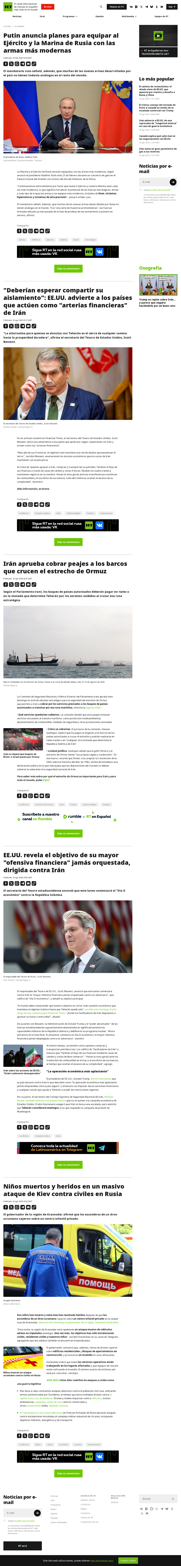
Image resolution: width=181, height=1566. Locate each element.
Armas (22, 239)
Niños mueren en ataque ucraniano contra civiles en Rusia (21, 1374)
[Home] (7, 6)
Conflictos (24, 513)
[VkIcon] (131, 7)
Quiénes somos (88, 1499)
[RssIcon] (142, 1513)
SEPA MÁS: (52, 1380)
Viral (42, 16)
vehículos (96, 1398)
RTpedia (54, 1517)
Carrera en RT (87, 1517)
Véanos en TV (117, 6)
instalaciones (33, 1405)
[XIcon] (141, 7)
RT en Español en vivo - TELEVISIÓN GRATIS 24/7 (155, 52)
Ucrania (77, 1444)
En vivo (47, 6)
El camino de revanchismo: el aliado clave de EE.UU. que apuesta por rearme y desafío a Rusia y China (157, 91)
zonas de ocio (54, 1402)
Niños (38, 1444)
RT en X (22, 1546)
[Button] (101, 6)
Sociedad (63, 1444)
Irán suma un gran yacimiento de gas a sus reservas (158, 150)
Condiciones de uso (90, 1521)
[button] (158, 36)
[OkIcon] (156, 7)
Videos (53, 1509)
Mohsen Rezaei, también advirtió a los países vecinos (65, 1098)
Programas (69, 16)
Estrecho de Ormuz (44, 804)
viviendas (40, 1402)
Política (90, 513)
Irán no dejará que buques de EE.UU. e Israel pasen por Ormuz (21, 755)
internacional (106, 513)
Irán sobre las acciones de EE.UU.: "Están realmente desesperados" (22, 1072)
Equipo (84, 1508)
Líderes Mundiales (58, 1522)
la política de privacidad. (160, 190)
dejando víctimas (58, 1405)
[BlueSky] (151, 7)
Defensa (36, 239)
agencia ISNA (93, 707)
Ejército (50, 239)
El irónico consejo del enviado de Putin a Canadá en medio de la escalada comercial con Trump (157, 107)
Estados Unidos (42, 513)
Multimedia (128, 16)
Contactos (85, 1504)
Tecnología (90, 239)
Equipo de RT (161, 16)
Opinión (99, 16)
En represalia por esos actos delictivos (41, 1413)
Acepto (157, 190)
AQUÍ (46, 780)
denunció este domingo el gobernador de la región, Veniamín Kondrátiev (78, 1322)
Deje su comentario (68, 268)
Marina (63, 239)
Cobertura (85, 1513)
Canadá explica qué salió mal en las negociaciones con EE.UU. (157, 137)
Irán (58, 513)
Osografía (150, 268)
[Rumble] (136, 7)
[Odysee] (151, 1509)
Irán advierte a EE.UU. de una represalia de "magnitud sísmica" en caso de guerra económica (158, 123)
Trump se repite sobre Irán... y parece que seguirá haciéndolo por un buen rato (157, 303)
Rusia (76, 239)
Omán (73, 804)
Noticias (17, 16)
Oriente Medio (73, 513)
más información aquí (101, 1560)
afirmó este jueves (101, 1079)
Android (114, 1502)
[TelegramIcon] (146, 7)
